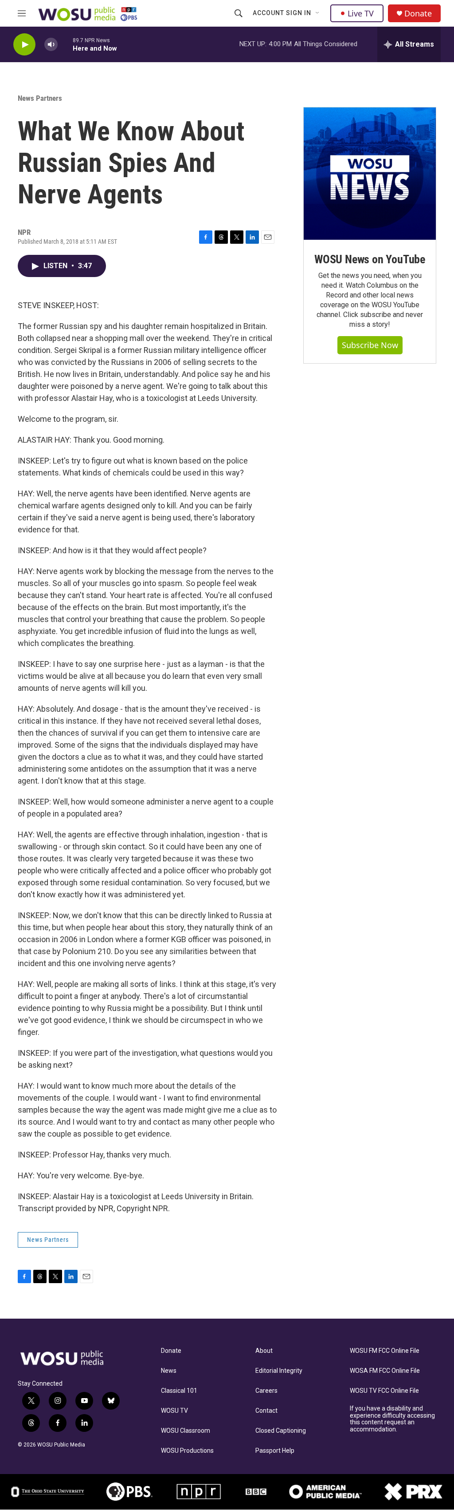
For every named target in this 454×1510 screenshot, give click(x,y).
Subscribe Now (370, 345)
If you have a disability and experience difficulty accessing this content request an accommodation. (392, 1419)
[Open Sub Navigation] (317, 13)
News (168, 1370)
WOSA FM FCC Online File (385, 1370)
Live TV (361, 13)
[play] (24, 45)
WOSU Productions (187, 1450)
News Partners (40, 98)
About (264, 1351)
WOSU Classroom (185, 1430)
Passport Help (274, 1450)
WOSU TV (174, 1410)
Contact (266, 1410)
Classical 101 (179, 1390)
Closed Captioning (280, 1430)
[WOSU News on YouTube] (370, 173)
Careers (266, 1390)
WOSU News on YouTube (369, 259)
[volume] (51, 45)
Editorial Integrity (278, 1370)
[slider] (65, 44)
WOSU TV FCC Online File (384, 1390)
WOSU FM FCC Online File (384, 1351)
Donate (418, 13)
